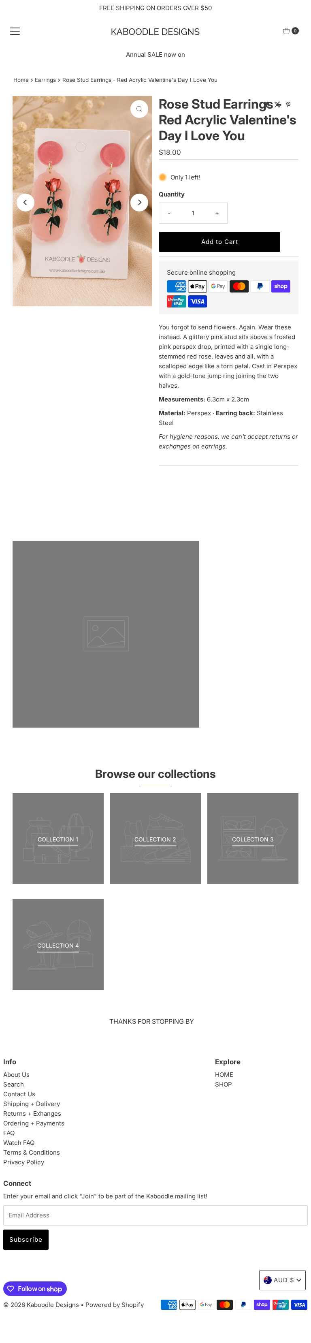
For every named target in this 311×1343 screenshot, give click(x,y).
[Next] (139, 202)
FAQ (9, 1133)
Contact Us (19, 1094)
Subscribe (26, 1239)
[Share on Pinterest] (288, 105)
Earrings (45, 80)
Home (21, 80)
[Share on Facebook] (267, 105)
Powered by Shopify (114, 1305)
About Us (16, 1074)
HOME (224, 1074)
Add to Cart (219, 242)
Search (13, 1084)
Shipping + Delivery (31, 1104)
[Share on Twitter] (278, 105)
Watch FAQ (18, 1143)
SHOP (223, 1084)
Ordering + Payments (33, 1123)
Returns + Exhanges (32, 1113)
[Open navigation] (15, 31)
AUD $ (284, 1280)
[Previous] (25, 202)
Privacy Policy (23, 1162)
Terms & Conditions (31, 1152)
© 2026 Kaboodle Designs (41, 1305)
